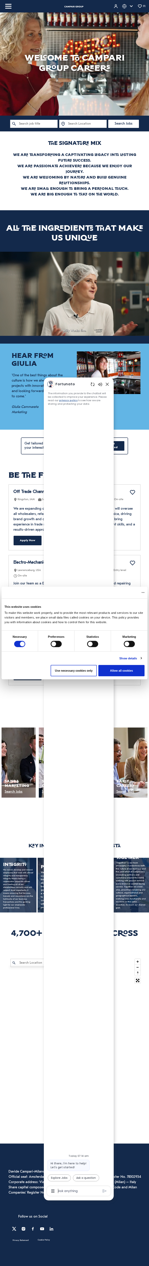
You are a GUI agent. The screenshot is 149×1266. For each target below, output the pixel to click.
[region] (79, 787)
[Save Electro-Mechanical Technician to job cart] (132, 563)
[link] (18, 885)
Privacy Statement (21, 1240)
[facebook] (32, 1228)
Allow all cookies (121, 670)
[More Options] (52, 1191)
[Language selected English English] (128, 6)
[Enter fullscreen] (137, 980)
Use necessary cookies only (74, 670)
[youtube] (42, 1228)
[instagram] (23, 1228)
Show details (128, 658)
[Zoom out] (137, 967)
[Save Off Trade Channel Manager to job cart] (132, 492)
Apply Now (27, 540)
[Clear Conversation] (92, 384)
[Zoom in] (137, 961)
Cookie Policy (44, 1240)
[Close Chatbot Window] (107, 384)
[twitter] (14, 1228)
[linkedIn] (51, 1228)
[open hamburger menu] (8, 6)
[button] (116, 6)
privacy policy (68, 400)
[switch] (56, 644)
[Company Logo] (73, 6)
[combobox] (34, 124)
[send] (104, 1191)
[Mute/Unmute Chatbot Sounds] (100, 384)
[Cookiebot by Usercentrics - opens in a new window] (128, 592)
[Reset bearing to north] (137, 973)
